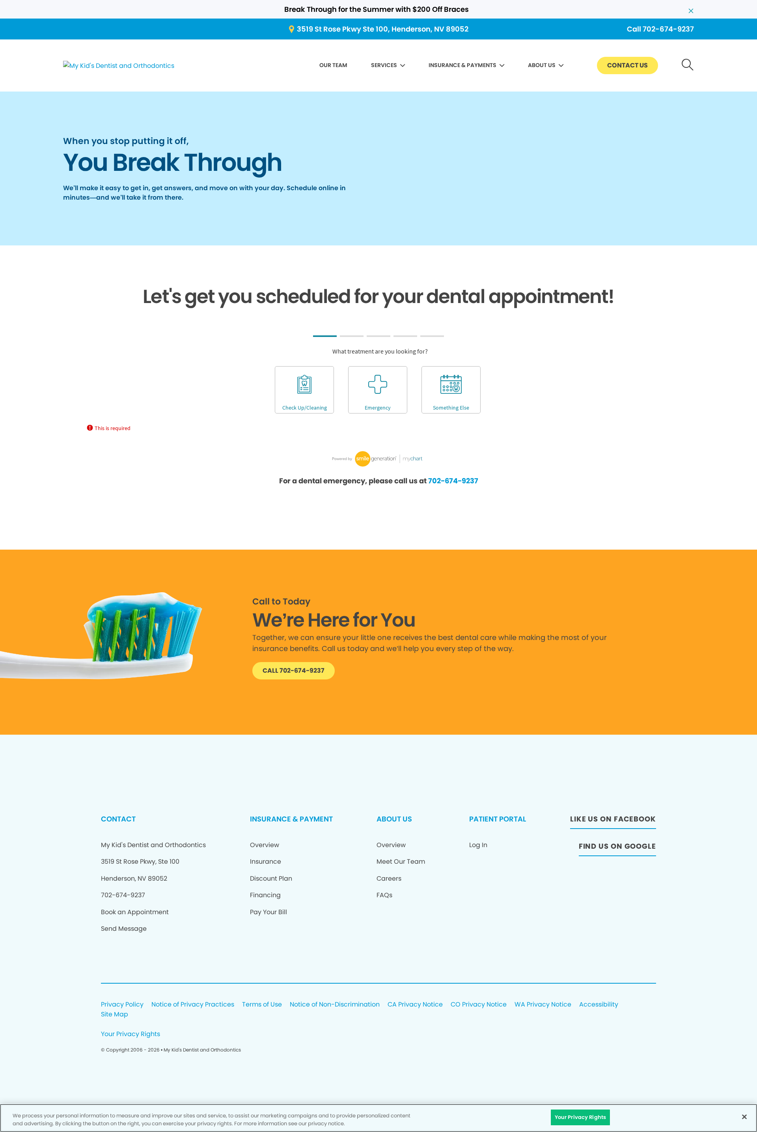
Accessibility (598, 1005)
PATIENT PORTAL (497, 819)
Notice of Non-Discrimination (335, 1005)
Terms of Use (262, 1005)
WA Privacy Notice (543, 1005)
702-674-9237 (453, 481)
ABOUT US (542, 65)
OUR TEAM (333, 65)
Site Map (114, 1014)
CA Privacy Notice (415, 1005)
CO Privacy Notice (479, 1005)
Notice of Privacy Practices (192, 1005)
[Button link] (688, 66)
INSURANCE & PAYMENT (291, 819)
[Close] (744, 1116)
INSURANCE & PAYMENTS (462, 65)
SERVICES (384, 65)
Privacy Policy (122, 1005)
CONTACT (118, 819)
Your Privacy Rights (130, 1034)
